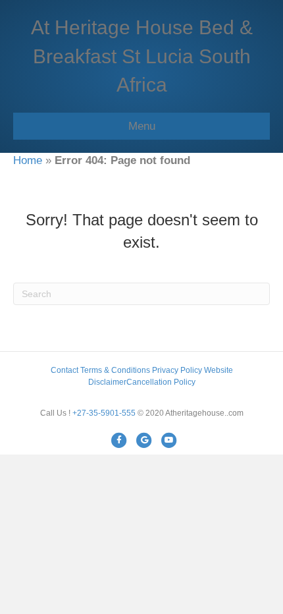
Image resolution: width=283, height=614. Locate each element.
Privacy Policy (177, 370)
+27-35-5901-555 (104, 413)
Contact (64, 370)
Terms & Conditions (115, 370)
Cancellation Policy (160, 382)
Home (27, 160)
